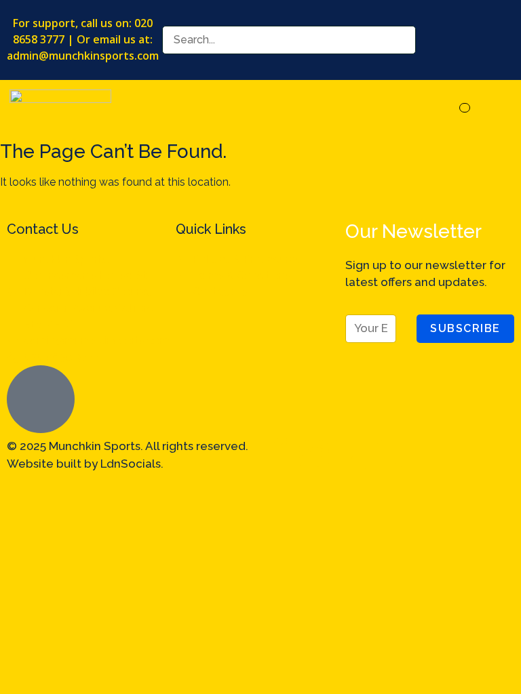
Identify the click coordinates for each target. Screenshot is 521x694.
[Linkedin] (351, 455)
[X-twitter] (387, 455)
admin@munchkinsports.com (83, 55)
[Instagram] (314, 455)
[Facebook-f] (277, 455)
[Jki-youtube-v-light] (424, 455)
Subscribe (465, 328)
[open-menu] (464, 108)
